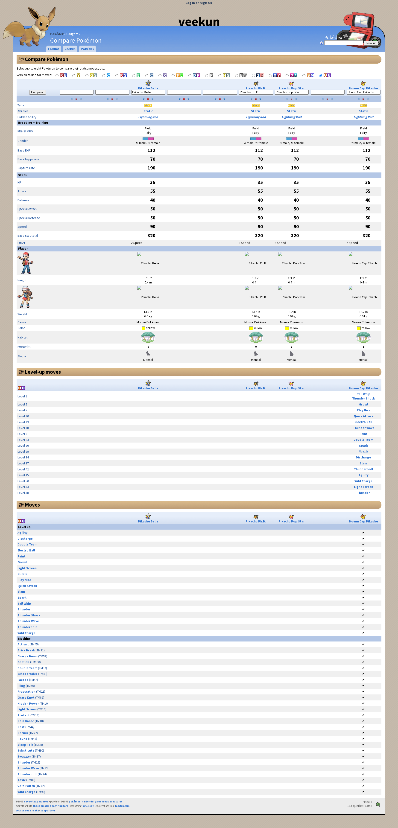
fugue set (87, 806)
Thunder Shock (363, 398)
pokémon (75, 801)
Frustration (26, 691)
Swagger (24, 756)
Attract (23, 644)
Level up (24, 527)
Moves (32, 504)
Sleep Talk (25, 745)
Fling (21, 686)
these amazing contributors (50, 806)
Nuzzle (364, 451)
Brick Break (26, 650)
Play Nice (363, 410)
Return (23, 733)
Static (148, 111)
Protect (24, 715)
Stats (22, 175)
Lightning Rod (148, 117)
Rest (21, 727)
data (36, 810)
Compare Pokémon (46, 59)
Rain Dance (26, 721)
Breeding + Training (33, 122)
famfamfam (122, 806)
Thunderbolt (363, 469)
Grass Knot (26, 697)
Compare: (37, 92)
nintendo (88, 801)
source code (23, 810)
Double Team (363, 439)
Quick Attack (363, 416)
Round (22, 739)
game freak (102, 801)
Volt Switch (26, 786)
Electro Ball (363, 422)
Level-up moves (43, 372)
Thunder (363, 493)
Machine (24, 638)
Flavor (23, 248)
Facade (23, 680)
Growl (363, 404)
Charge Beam (28, 656)
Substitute (26, 750)
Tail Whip (363, 394)
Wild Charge (363, 481)
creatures (116, 801)
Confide (23, 662)
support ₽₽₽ (48, 810)
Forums (53, 49)
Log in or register (199, 3)
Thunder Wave (363, 428)
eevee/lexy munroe (36, 801)
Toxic (22, 780)
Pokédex (57, 34)
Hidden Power (28, 703)
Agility (364, 475)
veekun (199, 21)
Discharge (363, 457)
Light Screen (363, 487)
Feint (364, 434)
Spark (363, 445)
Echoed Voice (28, 674)
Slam (363, 463)
